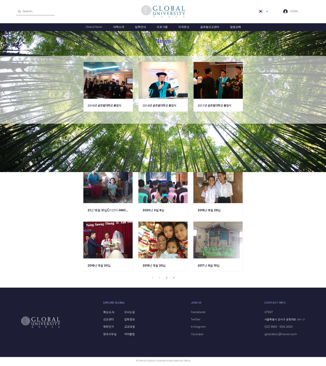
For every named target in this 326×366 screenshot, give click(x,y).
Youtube (197, 334)
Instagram (198, 327)
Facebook (198, 312)
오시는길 (129, 312)
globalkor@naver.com (281, 334)
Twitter (196, 319)
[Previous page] (152, 278)
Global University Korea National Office (169, 360)
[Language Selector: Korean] (262, 11)
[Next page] (174, 278)
